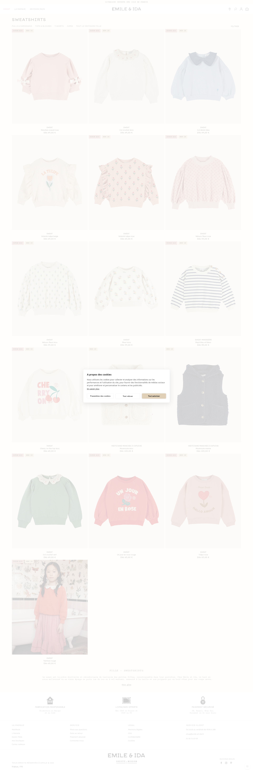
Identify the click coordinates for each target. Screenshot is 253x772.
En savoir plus (93, 389)
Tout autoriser (154, 396)
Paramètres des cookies (100, 396)
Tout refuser (128, 396)
